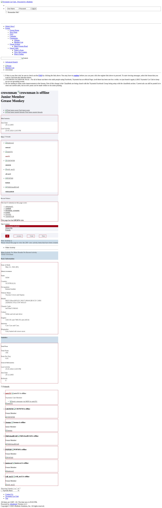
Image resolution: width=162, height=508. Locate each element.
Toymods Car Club (12, 496)
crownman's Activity (12, 226)
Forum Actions (15, 44)
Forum (7, 28)
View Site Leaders (20, 52)
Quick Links (14, 48)
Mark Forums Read (21, 46)
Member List (18, 42)
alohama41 (9, 206)
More (2, 137)
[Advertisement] (26, 19)
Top (6, 498)
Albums (17, 40)
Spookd (8, 214)
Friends (7, 230)
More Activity (6, 252)
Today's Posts (19, 50)
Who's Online (19, 54)
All (7, 236)
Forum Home (14, 30)
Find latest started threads (34, 112)
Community (14, 38)
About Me (8, 228)
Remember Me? (13, 12)
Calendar (13, 36)
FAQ (11, 34)
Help (7, 6)
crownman (19, 236)
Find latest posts (24, 110)
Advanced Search (11, 62)
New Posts (13, 32)
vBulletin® (13, 504)
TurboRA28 (9, 216)
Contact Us (9, 494)
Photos (43, 236)
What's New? (10, 26)
